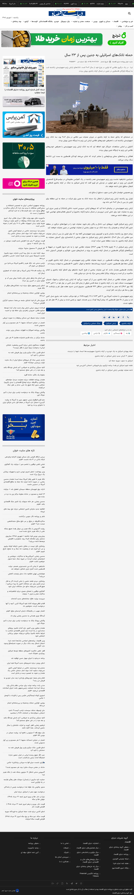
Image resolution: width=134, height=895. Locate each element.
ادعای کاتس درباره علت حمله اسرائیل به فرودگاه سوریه (25, 811)
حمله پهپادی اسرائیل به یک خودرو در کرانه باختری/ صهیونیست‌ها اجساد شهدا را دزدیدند (100, 351)
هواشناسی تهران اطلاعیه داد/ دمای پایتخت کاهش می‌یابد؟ (26, 575)
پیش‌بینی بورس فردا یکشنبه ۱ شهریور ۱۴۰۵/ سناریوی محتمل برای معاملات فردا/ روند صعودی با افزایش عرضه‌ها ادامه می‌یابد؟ (25, 539)
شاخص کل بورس (31, 4)
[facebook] (123, 317)
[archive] (53, 883)
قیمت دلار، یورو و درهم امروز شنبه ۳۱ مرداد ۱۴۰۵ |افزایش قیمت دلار (25, 805)
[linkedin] (114, 317)
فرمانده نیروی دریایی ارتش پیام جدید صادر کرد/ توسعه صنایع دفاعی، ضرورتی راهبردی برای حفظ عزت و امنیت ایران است (24, 310)
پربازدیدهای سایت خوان (23, 199)
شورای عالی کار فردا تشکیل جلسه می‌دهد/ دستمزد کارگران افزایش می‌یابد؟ (24, 301)
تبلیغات (66, 848)
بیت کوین (60, 4)
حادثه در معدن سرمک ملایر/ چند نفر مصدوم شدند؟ (25, 767)
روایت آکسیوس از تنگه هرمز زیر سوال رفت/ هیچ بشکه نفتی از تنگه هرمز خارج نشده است (24, 530)
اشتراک (66, 852)
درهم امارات (87, 4)
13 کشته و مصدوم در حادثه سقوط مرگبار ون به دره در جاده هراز (24, 495)
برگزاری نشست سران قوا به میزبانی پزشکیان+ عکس (26, 762)
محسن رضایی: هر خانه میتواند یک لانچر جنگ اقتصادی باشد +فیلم (24, 503)
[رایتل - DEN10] (24, 183)
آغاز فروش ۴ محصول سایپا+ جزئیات (31, 248)
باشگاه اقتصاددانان (46, 21)
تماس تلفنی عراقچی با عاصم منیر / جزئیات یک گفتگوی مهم (24, 465)
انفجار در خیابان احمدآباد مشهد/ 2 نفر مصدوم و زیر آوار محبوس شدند (24, 741)
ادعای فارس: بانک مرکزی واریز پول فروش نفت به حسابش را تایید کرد (26, 354)
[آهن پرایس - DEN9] (24, 125)
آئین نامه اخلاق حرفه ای (30, 852)
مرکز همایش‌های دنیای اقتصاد (87, 848)
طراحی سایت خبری (10, 891)
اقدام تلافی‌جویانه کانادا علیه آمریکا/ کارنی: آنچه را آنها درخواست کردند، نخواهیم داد (25, 605)
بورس (95, 21)
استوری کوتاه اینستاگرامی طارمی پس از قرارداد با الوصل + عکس (24, 696)
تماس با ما (65, 843)
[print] (104, 317)
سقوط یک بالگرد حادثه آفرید (34, 375)
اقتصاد (115, 21)
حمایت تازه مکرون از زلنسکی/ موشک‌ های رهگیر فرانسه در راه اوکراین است (24, 781)
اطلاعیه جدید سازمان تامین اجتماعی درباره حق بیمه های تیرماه (24, 510)
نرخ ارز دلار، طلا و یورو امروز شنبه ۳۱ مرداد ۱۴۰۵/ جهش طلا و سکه (26, 798)
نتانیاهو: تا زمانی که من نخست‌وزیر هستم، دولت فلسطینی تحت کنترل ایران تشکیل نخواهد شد (26, 567)
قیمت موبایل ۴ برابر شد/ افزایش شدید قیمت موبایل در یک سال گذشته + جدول (24, 242)
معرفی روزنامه (33, 843)
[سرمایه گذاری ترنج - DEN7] (67, 39)
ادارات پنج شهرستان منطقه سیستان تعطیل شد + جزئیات (24, 489)
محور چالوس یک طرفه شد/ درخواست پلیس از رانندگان (24, 787)
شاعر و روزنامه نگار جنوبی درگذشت (32, 516)
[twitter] (118, 317)
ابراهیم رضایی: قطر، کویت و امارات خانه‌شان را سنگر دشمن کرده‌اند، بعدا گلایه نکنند (26, 726)
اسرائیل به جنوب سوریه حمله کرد (121, 361)
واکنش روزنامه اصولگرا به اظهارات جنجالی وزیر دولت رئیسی (25, 331)
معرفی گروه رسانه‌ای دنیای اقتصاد (119, 848)
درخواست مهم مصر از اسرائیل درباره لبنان (29, 792)
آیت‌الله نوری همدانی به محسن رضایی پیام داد (27, 616)
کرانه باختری (126, 323)
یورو (113, 4)
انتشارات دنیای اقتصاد (91, 843)
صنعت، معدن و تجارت (81, 21)
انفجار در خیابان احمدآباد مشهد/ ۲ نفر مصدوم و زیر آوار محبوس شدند (24, 324)
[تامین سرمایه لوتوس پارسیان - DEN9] (24, 155)
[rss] (67, 883)
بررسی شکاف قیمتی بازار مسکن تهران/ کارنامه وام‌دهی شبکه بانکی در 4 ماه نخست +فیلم (25, 458)
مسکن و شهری (104, 21)
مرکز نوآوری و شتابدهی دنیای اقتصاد (88, 853)
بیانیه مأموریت (33, 848)
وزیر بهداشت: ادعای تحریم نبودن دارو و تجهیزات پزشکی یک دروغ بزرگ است (24, 473)
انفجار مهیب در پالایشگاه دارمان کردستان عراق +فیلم (25, 611)
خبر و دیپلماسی (127, 21)
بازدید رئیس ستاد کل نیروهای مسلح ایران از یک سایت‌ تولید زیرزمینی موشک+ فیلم (25, 361)
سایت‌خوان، (122, 309)
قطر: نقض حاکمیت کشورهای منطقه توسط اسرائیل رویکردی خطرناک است (26, 652)
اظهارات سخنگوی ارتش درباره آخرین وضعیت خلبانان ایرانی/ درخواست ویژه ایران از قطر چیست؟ (25, 346)
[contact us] (58, 883)
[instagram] (81, 883)
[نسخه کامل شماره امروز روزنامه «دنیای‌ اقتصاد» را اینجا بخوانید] (24, 72)
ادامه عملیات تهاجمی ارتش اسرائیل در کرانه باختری (114, 370)
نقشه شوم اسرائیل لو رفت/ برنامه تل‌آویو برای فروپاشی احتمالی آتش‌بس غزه (105, 365)
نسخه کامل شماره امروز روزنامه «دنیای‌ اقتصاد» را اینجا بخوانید (25, 91)
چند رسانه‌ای (16, 21)
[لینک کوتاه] (128, 317)
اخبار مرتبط (89, 345)
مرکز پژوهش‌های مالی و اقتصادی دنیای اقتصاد (89, 860)
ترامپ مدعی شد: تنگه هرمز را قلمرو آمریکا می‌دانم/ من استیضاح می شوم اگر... (24, 264)
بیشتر (119, 26)
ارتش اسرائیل (111, 323)
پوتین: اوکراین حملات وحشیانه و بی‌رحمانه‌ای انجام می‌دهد (26, 294)
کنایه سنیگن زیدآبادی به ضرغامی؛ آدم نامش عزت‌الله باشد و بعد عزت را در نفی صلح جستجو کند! (24, 368)
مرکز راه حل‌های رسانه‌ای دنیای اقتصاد (87, 867)
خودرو (56, 21)
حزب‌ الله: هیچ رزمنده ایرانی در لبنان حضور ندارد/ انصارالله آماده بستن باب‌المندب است (27, 756)
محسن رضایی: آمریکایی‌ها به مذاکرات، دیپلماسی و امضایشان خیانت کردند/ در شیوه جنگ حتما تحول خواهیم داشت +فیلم (26, 559)
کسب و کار (129, 26)
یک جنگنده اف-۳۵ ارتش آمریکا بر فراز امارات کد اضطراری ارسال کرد (24, 272)
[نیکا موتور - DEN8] (24, 101)
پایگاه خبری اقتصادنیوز (120, 868)
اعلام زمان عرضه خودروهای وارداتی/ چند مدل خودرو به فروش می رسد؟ (24, 679)
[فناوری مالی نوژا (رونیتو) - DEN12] (24, 427)
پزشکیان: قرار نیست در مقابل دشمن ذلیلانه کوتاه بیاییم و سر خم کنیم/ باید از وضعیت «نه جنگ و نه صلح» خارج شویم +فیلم (24, 549)
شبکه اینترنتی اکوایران (121, 859)
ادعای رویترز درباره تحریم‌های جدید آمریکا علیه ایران (26, 663)
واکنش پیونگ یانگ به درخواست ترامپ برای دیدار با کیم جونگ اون (24, 393)
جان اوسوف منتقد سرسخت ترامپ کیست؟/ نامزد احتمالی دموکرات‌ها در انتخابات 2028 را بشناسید (27, 711)
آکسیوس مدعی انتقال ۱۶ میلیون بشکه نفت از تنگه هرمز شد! (24, 773)
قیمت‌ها (34, 21)
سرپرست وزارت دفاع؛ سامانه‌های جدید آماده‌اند (28, 598)
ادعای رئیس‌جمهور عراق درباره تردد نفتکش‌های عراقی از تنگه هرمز (24, 287)
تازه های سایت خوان (24, 451)
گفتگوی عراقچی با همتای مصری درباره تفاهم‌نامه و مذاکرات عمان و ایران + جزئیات (26, 592)
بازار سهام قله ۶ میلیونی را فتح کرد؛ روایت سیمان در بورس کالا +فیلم (25, 734)
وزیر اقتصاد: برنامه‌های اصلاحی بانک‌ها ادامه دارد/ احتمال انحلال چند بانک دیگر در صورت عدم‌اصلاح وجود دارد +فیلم (24, 643)
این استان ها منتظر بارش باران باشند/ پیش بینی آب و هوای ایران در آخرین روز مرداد (25, 279)
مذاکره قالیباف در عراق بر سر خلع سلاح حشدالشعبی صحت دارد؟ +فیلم (26, 522)
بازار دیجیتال (65, 21)
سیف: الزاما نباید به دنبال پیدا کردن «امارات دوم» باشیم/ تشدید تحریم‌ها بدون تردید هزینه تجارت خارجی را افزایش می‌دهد (24, 256)
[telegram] (109, 317)
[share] (62, 883)
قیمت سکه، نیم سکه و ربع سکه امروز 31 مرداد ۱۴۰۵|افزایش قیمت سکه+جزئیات (25, 817)
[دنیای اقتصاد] (67, 13)
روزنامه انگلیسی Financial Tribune (89, 874)
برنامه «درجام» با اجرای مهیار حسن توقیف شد (28, 658)
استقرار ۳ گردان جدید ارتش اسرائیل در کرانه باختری (114, 356)
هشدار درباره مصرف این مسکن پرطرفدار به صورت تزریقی (24, 318)
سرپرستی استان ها (62, 857)
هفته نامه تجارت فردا (121, 863)
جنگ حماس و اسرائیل (91, 323)
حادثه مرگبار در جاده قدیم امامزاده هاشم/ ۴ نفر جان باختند (25, 339)
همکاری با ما (64, 861)
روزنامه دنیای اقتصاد (121, 854)
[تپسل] (47, 165)
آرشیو (26, 21)
